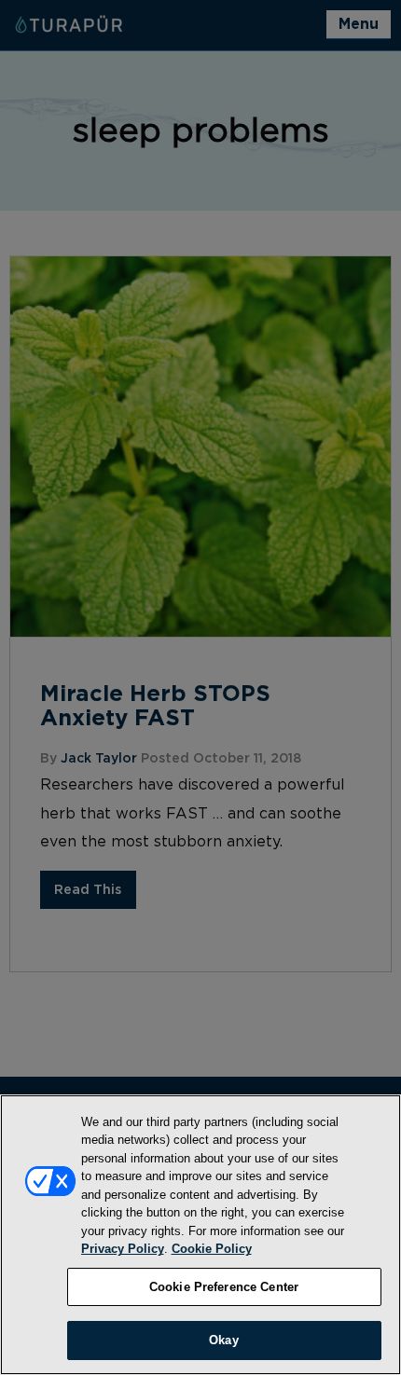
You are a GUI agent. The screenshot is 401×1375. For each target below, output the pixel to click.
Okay (224, 1340)
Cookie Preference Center (223, 1287)
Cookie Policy (212, 1249)
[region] (200, 1234)
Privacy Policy (122, 1249)
